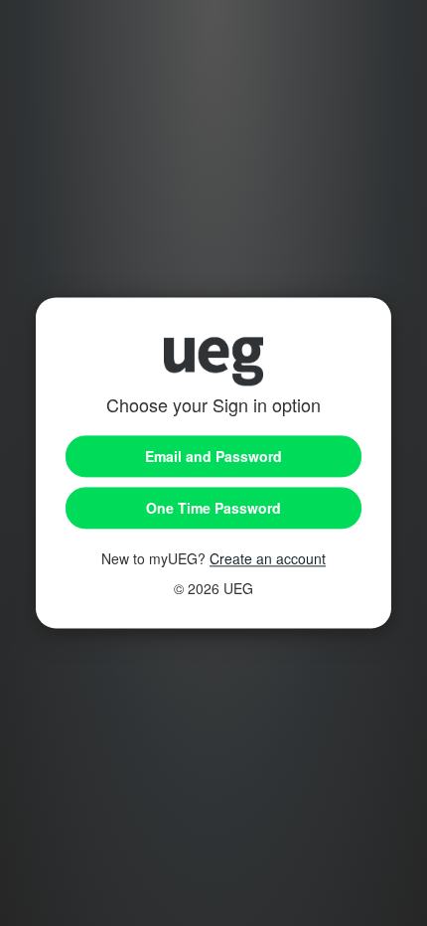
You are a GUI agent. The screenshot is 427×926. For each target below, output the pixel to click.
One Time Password (213, 509)
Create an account (268, 559)
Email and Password (213, 457)
